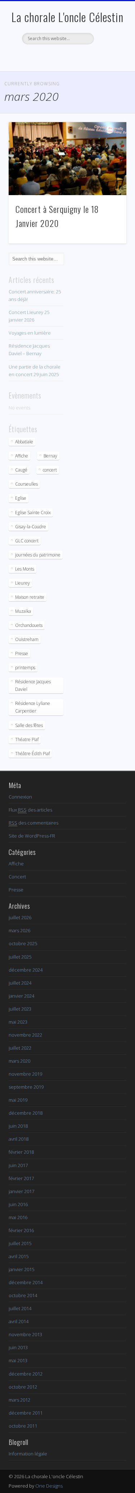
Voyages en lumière (30, 333)
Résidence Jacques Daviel (33, 685)
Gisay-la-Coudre (30, 527)
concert (50, 470)
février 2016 (21, 1230)
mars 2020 (19, 1061)
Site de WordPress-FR (32, 835)
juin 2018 (18, 1126)
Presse (21, 653)
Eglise (20, 498)
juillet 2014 (20, 1308)
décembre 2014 (25, 1282)
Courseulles (26, 484)
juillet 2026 (20, 917)
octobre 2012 (23, 1387)
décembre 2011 (25, 1413)
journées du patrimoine (37, 555)
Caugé (21, 470)
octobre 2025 (23, 943)
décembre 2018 (25, 1113)
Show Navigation (109, 64)
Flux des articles (30, 809)
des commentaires (33, 822)
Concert (17, 876)
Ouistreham (27, 639)
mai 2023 (18, 1022)
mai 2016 (18, 1217)
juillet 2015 (20, 1243)
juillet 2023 (20, 1009)
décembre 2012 (25, 1374)
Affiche (21, 456)
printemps (25, 667)
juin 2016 (18, 1204)
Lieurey (22, 583)
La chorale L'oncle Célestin (67, 16)
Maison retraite (29, 597)
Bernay (50, 456)
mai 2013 (18, 1360)
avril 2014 (18, 1321)
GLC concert (27, 541)
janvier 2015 (21, 1269)
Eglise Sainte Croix (33, 512)
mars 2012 (19, 1400)
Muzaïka (23, 611)
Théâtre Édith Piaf (32, 753)
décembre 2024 (25, 970)
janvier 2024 (21, 996)
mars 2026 (19, 930)
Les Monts (24, 569)
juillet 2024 (20, 983)
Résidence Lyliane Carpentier (32, 707)
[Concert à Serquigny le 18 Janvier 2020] (67, 158)
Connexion (20, 796)
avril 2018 (18, 1139)
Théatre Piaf (27, 739)
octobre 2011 (23, 1426)
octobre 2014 (23, 1295)
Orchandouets (28, 625)
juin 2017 (18, 1165)
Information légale (28, 1453)
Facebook (66, 57)
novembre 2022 (25, 1035)
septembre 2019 (26, 1087)
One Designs (49, 1486)
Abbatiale (24, 442)
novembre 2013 (25, 1334)
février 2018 (21, 1152)
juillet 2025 (20, 957)
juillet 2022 (20, 1048)
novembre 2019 (25, 1074)
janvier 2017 (21, 1191)
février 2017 (21, 1178)
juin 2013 (18, 1347)
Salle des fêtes (29, 725)
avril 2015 (18, 1256)
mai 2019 (18, 1100)
